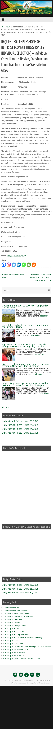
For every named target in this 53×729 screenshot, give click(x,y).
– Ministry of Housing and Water (16, 635)
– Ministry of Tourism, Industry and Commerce (21, 658)
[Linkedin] (19, 265)
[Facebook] (4, 265)
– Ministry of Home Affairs (13, 632)
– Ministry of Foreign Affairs (14, 626)
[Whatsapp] (24, 265)
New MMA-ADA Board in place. (13, 276)
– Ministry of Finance (11, 623)
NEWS (8, 27)
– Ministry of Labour (11, 641)
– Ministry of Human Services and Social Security (22, 638)
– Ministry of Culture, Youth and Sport (18, 617)
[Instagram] (9, 265)
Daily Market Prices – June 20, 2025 (20, 432)
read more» (44, 316)
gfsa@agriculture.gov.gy (16, 256)
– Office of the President (13, 608)
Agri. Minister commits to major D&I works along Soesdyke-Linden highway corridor (24, 345)
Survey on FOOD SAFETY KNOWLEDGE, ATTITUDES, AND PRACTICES (40, 278)
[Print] (34, 265)
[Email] (29, 265)
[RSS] (38, 675)
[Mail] (32, 675)
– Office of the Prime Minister (15, 611)
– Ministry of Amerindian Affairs (16, 614)
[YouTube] (21, 675)
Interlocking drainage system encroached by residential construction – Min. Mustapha (25, 384)
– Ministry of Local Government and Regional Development (27, 646)
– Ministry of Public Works (13, 655)
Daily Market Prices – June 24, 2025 (20, 428)
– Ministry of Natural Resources (15, 649)
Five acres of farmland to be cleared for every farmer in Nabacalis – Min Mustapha (25, 365)
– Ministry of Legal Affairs (13, 643)
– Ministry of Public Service (14, 652)
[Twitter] (14, 265)
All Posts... (6, 407)
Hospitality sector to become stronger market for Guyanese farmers (26, 326)
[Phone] (26, 675)
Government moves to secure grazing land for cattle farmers (26, 306)
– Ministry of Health (11, 629)
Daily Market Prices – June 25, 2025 (20, 425)
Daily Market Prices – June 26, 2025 (20, 421)
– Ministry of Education (12, 620)
